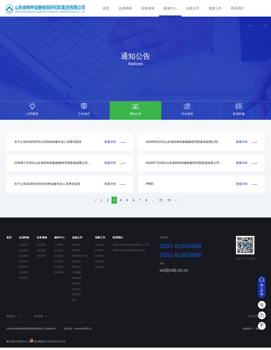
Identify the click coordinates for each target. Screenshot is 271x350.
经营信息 (76, 250)
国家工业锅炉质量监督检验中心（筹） (131, 244)
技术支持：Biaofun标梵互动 (77, 328)
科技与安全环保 (80, 256)
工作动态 (58, 250)
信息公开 (192, 8)
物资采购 (76, 278)
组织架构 (23, 261)
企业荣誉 (23, 256)
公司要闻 (58, 244)
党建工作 (215, 8)
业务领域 (147, 8)
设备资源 (23, 272)
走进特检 (125, 8)
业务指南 (41, 250)
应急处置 (76, 283)
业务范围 (41, 244)
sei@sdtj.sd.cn (173, 270)
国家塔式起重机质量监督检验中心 (129, 250)
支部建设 (99, 250)
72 (160, 200)
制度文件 (99, 256)
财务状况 (76, 267)
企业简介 (23, 244)
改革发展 (76, 261)
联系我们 (237, 8)
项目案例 (41, 256)
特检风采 (23, 278)
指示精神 (99, 261)
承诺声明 (76, 294)
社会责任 (76, 289)
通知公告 (58, 256)
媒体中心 (170, 8)
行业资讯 (58, 261)
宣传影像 (58, 267)
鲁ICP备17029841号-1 (17, 341)
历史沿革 (23, 250)
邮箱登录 (247, 328)
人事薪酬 (76, 272)
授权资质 (23, 267)
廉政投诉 (99, 267)
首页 (106, 8)
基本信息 (76, 244)
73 (169, 200)
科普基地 (58, 272)
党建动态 (99, 244)
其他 (74, 300)
